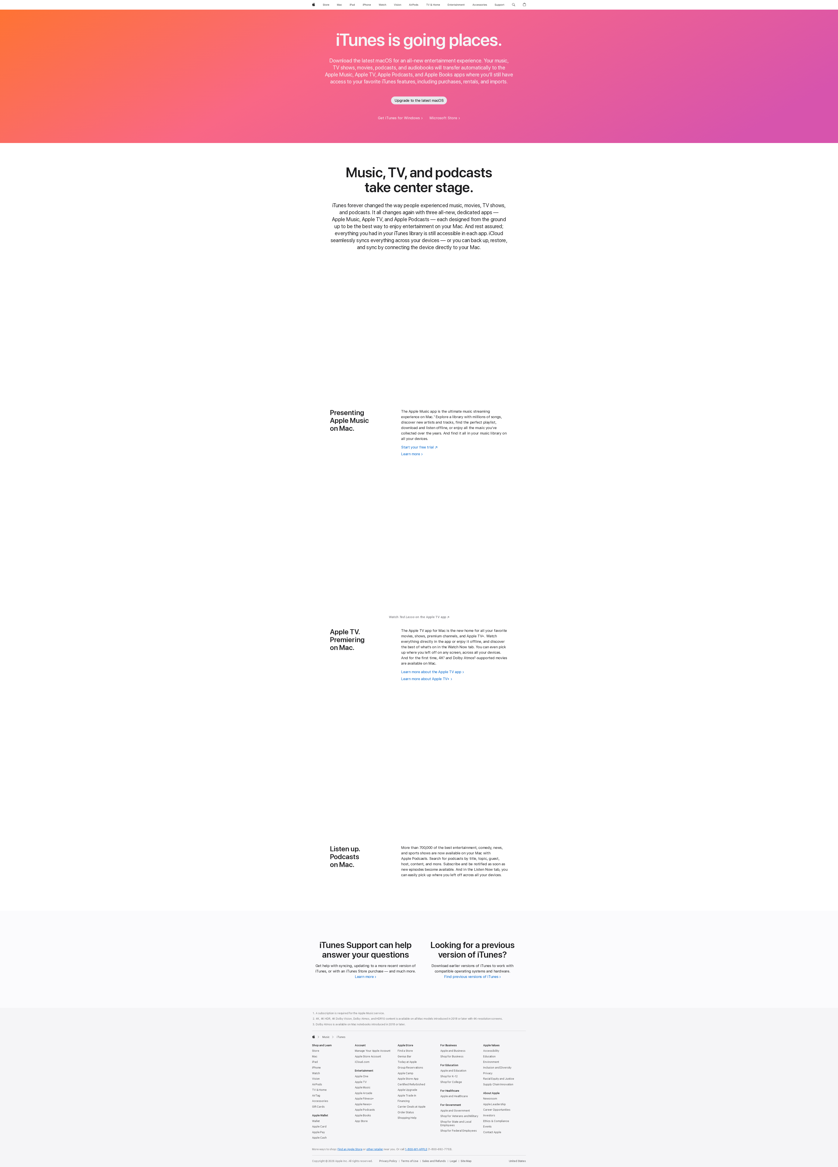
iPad (315, 1062)
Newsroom (490, 1098)
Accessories (320, 1101)
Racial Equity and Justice (498, 1078)
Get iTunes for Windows (399, 118)
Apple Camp (405, 1073)
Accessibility (491, 1050)
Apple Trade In (407, 1095)
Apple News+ (363, 1104)
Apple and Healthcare (454, 1096)
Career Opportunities (496, 1109)
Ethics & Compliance (496, 1121)
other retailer (374, 1149)
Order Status (406, 1112)
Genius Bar (404, 1056)
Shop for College (451, 1082)
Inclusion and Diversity (497, 1067)
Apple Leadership (494, 1104)
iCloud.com (362, 1062)
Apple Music (362, 1087)
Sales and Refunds (434, 1161)
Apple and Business (452, 1050)
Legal (453, 1161)
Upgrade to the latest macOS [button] (419, 100)
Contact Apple (492, 1132)
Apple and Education (453, 1070)
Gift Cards (318, 1106)
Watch (316, 1073)
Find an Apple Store (350, 1149)
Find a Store (405, 1050)
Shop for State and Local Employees (455, 1123)
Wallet (316, 1121)
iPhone (316, 1067)
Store (315, 1050)
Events (487, 1126)
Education (489, 1056)
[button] (513, 5)
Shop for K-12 (448, 1076)
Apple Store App (408, 1078)
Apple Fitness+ (364, 1098)
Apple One (361, 1076)
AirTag (316, 1095)
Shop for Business (452, 1056)
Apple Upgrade (407, 1089)
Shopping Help (407, 1117)
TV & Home (319, 1089)
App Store (361, 1121)
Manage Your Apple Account (372, 1050)
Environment (491, 1062)
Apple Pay (318, 1132)
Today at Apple (407, 1062)
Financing (404, 1101)
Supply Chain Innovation (498, 1084)
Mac (314, 1056)
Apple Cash (319, 1137)
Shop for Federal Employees (458, 1130)
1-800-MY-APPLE (416, 1149)
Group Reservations (410, 1067)
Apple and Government (455, 1110)
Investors (489, 1115)
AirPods (317, 1084)
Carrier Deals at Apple (412, 1106)
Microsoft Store (443, 118)
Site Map (466, 1161)
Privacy (488, 1073)
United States (517, 1161)
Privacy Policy (388, 1161)
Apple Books (363, 1115)
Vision (316, 1078)
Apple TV (361, 1082)
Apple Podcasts (365, 1109)
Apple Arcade (363, 1093)
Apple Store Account (368, 1056)
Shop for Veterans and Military (459, 1116)
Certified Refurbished (411, 1084)
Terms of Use (409, 1161)
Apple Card (319, 1126)
